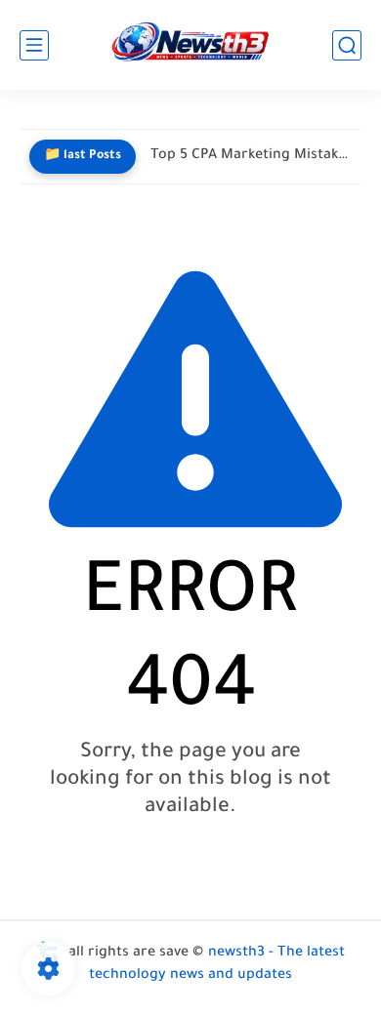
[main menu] (34, 45)
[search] (346, 45)
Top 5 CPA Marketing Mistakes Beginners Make (251, 156)
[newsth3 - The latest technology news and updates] (190, 45)
